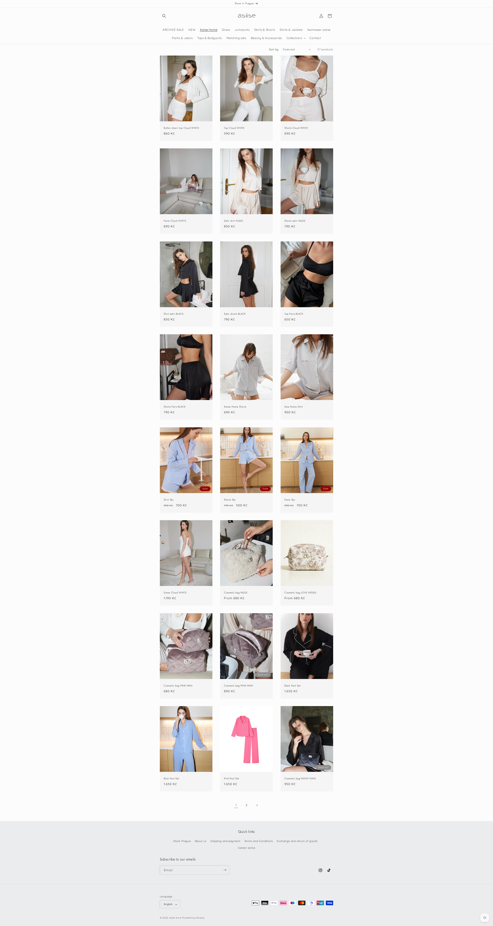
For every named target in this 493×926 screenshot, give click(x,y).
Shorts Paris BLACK (175, 407)
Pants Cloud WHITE (175, 221)
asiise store (175, 918)
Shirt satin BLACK (174, 313)
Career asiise (246, 848)
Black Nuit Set (292, 685)
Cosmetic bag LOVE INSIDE (300, 592)
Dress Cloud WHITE (175, 592)
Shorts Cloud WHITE (296, 128)
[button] (164, 16)
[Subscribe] (225, 869)
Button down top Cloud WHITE (181, 128)
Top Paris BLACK (293, 313)
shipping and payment (225, 841)
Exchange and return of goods (297, 841)
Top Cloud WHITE (234, 128)
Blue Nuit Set (171, 778)
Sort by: (274, 49)
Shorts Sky (230, 499)
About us (201, 841)
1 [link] (236, 805)
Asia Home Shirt (293, 407)
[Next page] (257, 805)
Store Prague (182, 841)
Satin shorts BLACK (235, 313)
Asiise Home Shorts (235, 407)
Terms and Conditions (258, 841)
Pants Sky (289, 499)
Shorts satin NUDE (294, 221)
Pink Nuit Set (231, 778)
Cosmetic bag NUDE (235, 592)
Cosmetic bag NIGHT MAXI (300, 778)
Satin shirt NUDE (233, 221)
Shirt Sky (169, 499)
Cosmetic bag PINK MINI (178, 685)
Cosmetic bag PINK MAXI (238, 685)
